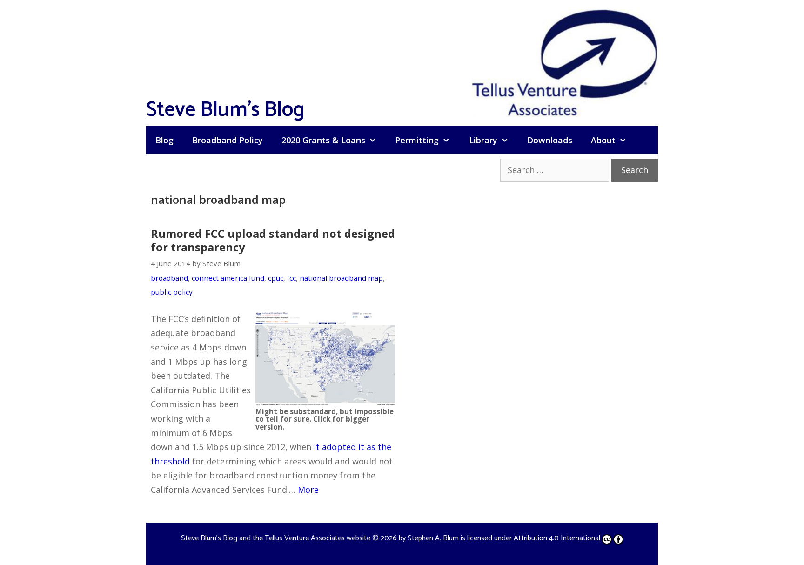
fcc (291, 277)
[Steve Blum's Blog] (565, 61)
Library (483, 140)
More (308, 489)
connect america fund (228, 277)
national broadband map (341, 277)
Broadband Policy (227, 140)
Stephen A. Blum (433, 538)
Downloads (549, 140)
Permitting (417, 140)
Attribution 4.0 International (557, 538)
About (603, 140)
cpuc (275, 277)
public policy (172, 291)
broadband (169, 277)
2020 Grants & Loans (323, 140)
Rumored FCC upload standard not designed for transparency (273, 240)
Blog (164, 140)
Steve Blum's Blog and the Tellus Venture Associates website (275, 538)
